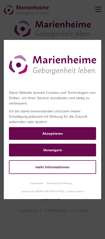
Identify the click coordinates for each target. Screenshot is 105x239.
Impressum (36, 183)
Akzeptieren (52, 133)
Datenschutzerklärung (59, 183)
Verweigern (52, 150)
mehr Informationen (52, 167)
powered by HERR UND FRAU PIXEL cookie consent (52, 191)
